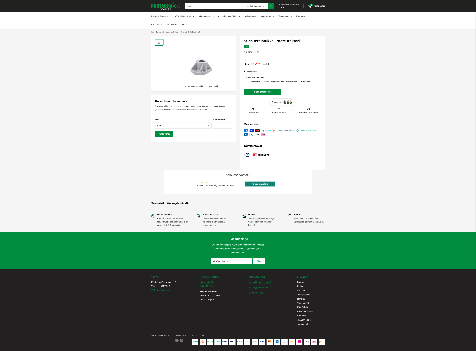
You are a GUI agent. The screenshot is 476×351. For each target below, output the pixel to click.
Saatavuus (251, 71)
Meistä (300, 286)
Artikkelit (301, 290)
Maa (157, 120)
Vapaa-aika (266, 16)
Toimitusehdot (303, 295)
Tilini (281, 7)
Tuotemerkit (283, 16)
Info (182, 24)
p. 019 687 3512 (256, 293)
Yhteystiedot (303, 303)
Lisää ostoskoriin (262, 92)
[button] (282, 102)
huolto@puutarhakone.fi (260, 287)
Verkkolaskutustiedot (161, 290)
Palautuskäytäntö (305, 311)
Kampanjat (301, 16)
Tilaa (259, 261)
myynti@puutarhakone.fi (260, 282)
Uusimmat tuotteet (172, 32)
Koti (152, 32)
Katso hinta (164, 134)
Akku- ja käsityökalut (228, 16)
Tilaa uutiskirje (304, 320)
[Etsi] (271, 6)
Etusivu (300, 282)
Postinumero (219, 120)
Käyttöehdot (302, 307)
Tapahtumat (302, 324)
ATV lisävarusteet (183, 16)
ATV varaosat (205, 16)
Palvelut (170, 24)
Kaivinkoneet (251, 16)
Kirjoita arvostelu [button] (260, 184)
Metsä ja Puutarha (159, 16)
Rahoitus (155, 24)
